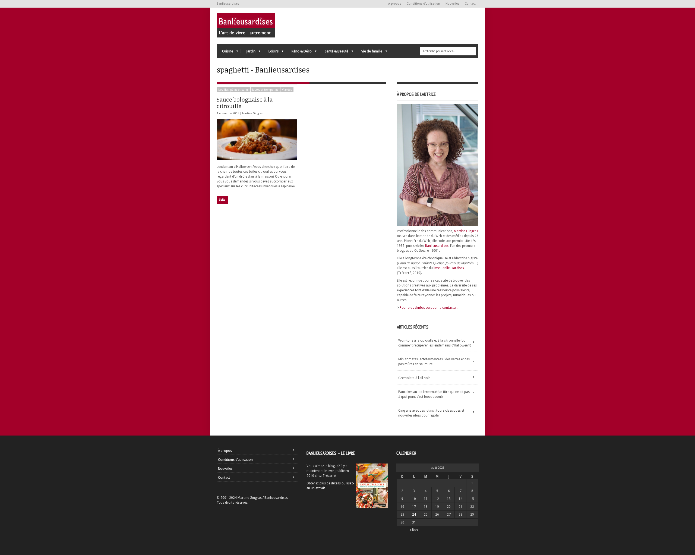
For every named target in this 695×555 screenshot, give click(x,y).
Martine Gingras (252, 113)
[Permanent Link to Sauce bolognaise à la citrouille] (257, 139)
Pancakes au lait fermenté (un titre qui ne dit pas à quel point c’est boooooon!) (434, 394)
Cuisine (225, 52)
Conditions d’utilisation (423, 3)
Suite (222, 199)
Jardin (248, 52)
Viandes (287, 89)
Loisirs (271, 52)
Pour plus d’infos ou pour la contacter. (428, 308)
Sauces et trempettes (265, 89)
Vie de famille (369, 52)
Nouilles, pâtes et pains (233, 89)
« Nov (414, 530)
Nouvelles (452, 3)
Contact (470, 3)
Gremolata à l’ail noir (414, 378)
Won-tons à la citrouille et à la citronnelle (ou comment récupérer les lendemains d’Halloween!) (434, 343)
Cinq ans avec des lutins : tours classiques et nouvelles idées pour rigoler (431, 413)
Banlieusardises (436, 246)
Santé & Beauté (333, 52)
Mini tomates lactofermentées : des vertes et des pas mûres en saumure (434, 361)
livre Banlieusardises (449, 268)
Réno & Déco (299, 52)
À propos (394, 3)
